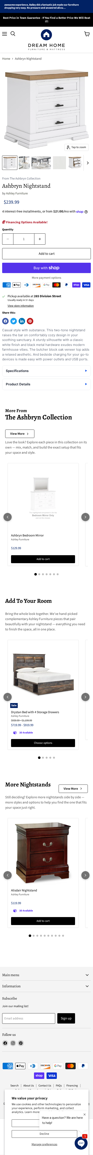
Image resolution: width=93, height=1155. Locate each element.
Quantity (7, 229)
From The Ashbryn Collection (21, 179)
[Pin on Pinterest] (30, 321)
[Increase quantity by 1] (39, 239)
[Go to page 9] (59, 936)
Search (14, 1086)
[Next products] (85, 517)
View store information (21, 305)
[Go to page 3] (43, 574)
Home (6, 59)
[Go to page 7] (58, 574)
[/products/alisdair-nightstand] (43, 853)
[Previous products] (7, 517)
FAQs (59, 1086)
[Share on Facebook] (5, 321)
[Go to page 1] (35, 574)
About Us (28, 1086)
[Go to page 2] (39, 574)
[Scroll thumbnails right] (86, 163)
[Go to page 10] (63, 936)
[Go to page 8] (56, 936)
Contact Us (44, 1086)
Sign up (66, 1018)
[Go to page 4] (47, 574)
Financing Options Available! (26, 222)
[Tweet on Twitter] (13, 321)
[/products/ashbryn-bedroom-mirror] (43, 498)
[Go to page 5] (50, 574)
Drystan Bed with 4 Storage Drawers (35, 712)
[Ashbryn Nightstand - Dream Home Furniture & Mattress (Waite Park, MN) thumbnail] (9, 163)
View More (17, 433)
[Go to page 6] (54, 574)
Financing (72, 1086)
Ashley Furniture (17, 193)
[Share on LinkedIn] (22, 321)
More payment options (46, 278)
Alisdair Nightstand (24, 890)
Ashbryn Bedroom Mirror (27, 535)
